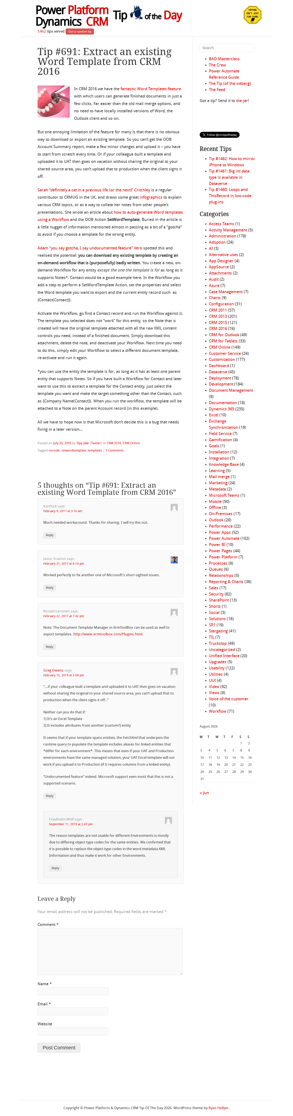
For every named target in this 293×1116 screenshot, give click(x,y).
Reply (49, 535)
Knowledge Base (224, 465)
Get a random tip (79, 31)
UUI (212, 681)
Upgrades (218, 662)
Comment (48, 925)
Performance (221, 526)
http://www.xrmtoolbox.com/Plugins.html (107, 634)
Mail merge (219, 477)
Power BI (217, 545)
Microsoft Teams (224, 496)
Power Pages (220, 551)
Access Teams (221, 224)
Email (44, 1004)
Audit (214, 280)
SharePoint (219, 600)
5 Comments (115, 450)
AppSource (219, 267)
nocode (54, 450)
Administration (222, 236)
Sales (213, 588)
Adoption (217, 242)
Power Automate (224, 539)
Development (221, 384)
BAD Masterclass (224, 59)
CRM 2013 (218, 317)
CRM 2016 (114, 443)
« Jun (204, 793)
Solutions (217, 619)
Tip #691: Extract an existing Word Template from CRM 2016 (105, 61)
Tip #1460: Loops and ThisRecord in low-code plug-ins (230, 196)
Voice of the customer (229, 699)
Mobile (215, 502)
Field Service (220, 434)
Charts (215, 298)
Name (45, 984)
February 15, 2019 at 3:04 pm (63, 675)
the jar (242, 101)
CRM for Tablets (223, 341)
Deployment (220, 378)
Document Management (231, 390)
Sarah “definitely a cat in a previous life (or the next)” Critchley (94, 190)
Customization (222, 360)
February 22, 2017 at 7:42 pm (63, 616)
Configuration (221, 304)
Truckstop (218, 644)
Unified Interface (224, 656)
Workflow (217, 712)
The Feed (217, 90)
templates (95, 450)
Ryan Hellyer (218, 1108)
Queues (216, 569)
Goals (214, 446)
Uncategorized (222, 650)
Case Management (226, 292)
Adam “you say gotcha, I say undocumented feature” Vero (90, 248)
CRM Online (131, 443)
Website (45, 1024)
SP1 (212, 625)
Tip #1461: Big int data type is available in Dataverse (229, 177)
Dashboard (219, 366)
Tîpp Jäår (82, 443)
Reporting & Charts (226, 582)
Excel (213, 415)
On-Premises (221, 514)
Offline (215, 508)
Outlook (216, 520)
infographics (151, 197)
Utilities (216, 674)
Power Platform (223, 557)
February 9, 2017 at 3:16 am (62, 511)
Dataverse (218, 372)
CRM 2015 (218, 323)
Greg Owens (53, 670)
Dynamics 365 (221, 409)
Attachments (220, 273)
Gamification (220, 440)
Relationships (221, 576)
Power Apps (220, 533)
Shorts (215, 606)
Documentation (223, 403)
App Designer (221, 261)
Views (214, 693)
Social (214, 613)
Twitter (96, 443)
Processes (218, 563)
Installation (219, 452)
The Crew (217, 65)
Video (214, 687)
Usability (217, 668)
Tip (147, 16)
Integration (219, 458)
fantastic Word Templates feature (151, 89)
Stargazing (218, 631)
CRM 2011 (218, 310)
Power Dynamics (71, 16)
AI (211, 249)
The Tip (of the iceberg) (230, 84)
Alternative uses (223, 255)
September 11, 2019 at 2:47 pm (71, 824)
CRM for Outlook (224, 335)
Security (216, 594)
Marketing (218, 483)
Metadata (217, 489)
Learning (217, 471)
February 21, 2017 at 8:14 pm (63, 564)
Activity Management (228, 230)
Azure (214, 286)
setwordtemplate (73, 450)
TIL (211, 637)
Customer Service (225, 354)
